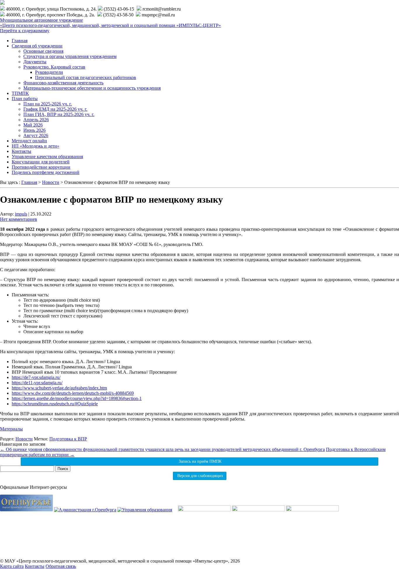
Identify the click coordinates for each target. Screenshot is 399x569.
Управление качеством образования (47, 156)
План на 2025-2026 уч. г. (47, 103)
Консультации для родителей (41, 161)
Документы (34, 61)
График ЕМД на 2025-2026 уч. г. (55, 109)
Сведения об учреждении (37, 45)
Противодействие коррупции (41, 167)
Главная (19, 40)
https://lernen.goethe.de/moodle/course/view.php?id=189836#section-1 (77, 398)
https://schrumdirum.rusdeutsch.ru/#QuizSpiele (55, 403)
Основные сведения (43, 51)
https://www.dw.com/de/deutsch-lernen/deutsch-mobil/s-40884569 (73, 393)
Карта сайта (12, 566)
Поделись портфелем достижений (45, 172)
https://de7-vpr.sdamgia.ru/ (36, 377)
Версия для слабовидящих (199, 476)
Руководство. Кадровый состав (54, 66)
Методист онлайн (29, 140)
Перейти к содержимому (24, 30)
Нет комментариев (18, 219)
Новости (24, 438)
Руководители (49, 72)
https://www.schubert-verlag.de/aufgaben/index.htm (59, 387)
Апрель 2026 (36, 119)
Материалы (11, 428)
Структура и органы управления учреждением (70, 56)
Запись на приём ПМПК (199, 461)
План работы (25, 98)
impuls (21, 213)
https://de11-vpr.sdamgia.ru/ (37, 382)
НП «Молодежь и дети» (35, 145)
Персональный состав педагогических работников (85, 77)
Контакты (21, 151)
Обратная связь (61, 566)
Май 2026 (33, 124)
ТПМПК (20, 93)
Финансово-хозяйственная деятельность (63, 82)
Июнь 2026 (34, 130)
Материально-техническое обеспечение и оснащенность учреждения (92, 88)
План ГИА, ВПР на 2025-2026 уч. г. (58, 114)
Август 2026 (35, 135)
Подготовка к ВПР (68, 438)
